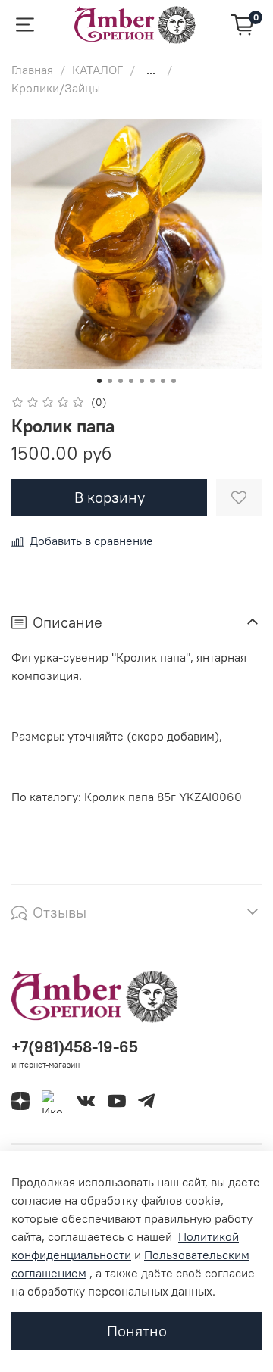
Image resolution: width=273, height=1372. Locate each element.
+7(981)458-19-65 (74, 1047)
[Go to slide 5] (142, 381)
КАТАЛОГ (97, 69)
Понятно (137, 1330)
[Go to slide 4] (131, 381)
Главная (32, 69)
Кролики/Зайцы (55, 87)
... (150, 69)
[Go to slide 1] (99, 381)
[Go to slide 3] (120, 381)
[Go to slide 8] (173, 381)
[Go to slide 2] (110, 381)
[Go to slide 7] (163, 381)
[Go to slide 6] (152, 381)
